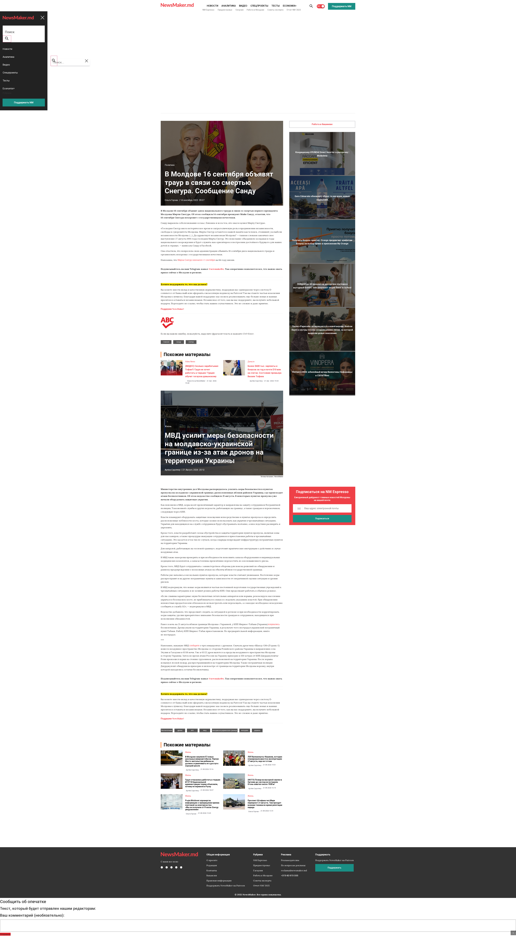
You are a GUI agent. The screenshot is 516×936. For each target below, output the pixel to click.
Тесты (275, 5)
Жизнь (168, 426)
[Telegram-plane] (181, 867)
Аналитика (228, 5)
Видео (243, 5)
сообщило (194, 645)
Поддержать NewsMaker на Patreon (225, 885)
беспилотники (166, 730)
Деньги (251, 361)
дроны (179, 730)
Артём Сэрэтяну (256, 381)
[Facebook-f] (162, 867)
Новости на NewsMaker (196, 381)
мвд (204, 730)
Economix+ (289, 5)
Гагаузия (239, 10)
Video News (190, 361)
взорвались (274, 624)
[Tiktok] (176, 867)
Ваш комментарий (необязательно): (32, 915)
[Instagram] (171, 867)
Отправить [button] (5, 934)
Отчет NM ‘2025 (294, 10)
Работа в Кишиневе (322, 124)
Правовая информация (219, 880)
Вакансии (211, 875)
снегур (191, 342)
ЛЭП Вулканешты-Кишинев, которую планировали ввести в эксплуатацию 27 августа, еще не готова (265, 759)
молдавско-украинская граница (224, 730)
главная (166, 342)
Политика (169, 165)
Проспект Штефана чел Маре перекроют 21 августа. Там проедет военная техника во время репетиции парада (265, 803)
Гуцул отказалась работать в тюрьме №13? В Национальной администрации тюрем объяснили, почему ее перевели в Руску (202, 783)
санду (178, 342)
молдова (244, 730)
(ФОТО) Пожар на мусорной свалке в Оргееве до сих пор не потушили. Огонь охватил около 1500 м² (265, 782)
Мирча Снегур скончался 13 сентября (196, 259)
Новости (212, 5)
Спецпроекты (259, 5)
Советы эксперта (275, 10)
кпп (192, 730)
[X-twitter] (167, 867)
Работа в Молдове (255, 10)
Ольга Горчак (171, 200)
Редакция (211, 865)
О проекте (211, 860)
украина (257, 730)
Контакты (211, 870)
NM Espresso (208, 10)
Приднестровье (225, 10)
